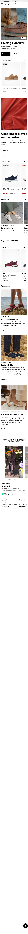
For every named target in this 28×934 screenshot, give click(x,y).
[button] (14, 24)
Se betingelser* (5, 150)
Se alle (24, 60)
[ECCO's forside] (7, 4)
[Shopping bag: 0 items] (26, 4)
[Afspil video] (25, 38)
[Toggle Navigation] (2, 4)
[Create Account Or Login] (19, 4)
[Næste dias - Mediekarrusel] (26, 461)
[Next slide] (25, 199)
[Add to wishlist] (18, 64)
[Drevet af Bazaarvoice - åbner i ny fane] (13, 480)
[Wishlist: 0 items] (22, 4)
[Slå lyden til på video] (22, 38)
